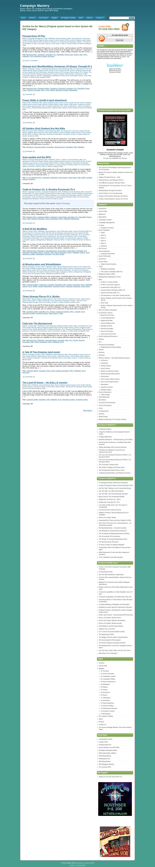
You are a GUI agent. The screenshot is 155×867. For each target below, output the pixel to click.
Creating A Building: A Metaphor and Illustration (114, 604)
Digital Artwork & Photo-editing (111, 347)
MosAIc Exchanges (107, 328)
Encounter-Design (40, 147)
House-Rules (26, 108)
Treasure (47, 252)
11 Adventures (105, 700)
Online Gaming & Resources (108, 336)
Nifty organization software (107, 753)
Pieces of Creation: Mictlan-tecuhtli (110, 623)
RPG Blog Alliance (105, 761)
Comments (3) (30, 122)
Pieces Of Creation (45, 302)
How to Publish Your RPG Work (109, 747)
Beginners (102, 214)
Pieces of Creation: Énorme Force (110, 618)
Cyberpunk (78, 74)
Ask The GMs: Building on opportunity (111, 574)
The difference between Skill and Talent (112, 183)
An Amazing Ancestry (106, 572)
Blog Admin (102, 217)
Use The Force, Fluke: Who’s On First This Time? (115, 650)
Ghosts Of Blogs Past (108, 323)
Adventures (102, 208)
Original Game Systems (59, 108)
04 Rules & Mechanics (108, 682)
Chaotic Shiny (103, 742)
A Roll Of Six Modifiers (34, 229)
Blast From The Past (107, 315)
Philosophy (26, 252)
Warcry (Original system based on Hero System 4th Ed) (51, 40)
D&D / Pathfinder (49, 38)
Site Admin (66, 134)
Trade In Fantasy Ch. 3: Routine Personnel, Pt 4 (48, 189)
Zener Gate (55, 43)
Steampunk (50, 273)
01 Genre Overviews (107, 674)
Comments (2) (30, 94)
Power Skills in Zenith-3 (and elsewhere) (44, 100)
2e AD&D (89, 177)
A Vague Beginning (105, 437)
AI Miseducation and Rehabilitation (41, 264)
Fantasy (40, 286)
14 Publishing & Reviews (109, 708)
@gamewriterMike (115, 69)
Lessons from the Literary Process (110, 510)
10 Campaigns (105, 698)
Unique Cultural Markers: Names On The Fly (113, 199)
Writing (52, 90)
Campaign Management (36, 38)
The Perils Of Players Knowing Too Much (112, 643)
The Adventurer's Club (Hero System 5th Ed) (75, 131)
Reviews (102, 352)
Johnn (101, 266)
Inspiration (49, 54)
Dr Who (60, 313)
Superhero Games (54, 72)
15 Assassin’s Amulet (108, 711)
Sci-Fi (32, 56)
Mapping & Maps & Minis (65, 326)
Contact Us (102, 724)
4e (30, 177)
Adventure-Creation (40, 56)
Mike (69, 38)
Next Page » (88, 410)
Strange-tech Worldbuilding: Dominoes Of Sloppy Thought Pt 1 (57, 66)
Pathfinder (25, 56)
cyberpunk (69, 286)
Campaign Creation (34, 69)
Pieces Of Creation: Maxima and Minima (112, 620)
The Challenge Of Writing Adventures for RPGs (114, 533)
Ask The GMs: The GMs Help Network (111, 491)
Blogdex (101, 668)
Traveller (77, 312)
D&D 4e (64, 160)
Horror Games (64, 104)
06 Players (104, 687)
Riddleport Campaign (108, 269)
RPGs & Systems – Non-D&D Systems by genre (114, 358)
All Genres (80, 43)
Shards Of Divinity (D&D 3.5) (82, 231)
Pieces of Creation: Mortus (107, 517)
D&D (81, 54)
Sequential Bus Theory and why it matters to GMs (115, 520)
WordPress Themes (83, 863)
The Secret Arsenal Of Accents (109, 542)
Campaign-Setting (43, 88)
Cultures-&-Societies (34, 90)
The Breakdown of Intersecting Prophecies (113, 531)
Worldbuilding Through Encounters (110, 190)
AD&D (50, 166)
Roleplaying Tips (104, 759)
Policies (101, 722)
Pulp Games (43, 72)
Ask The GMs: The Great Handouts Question (113, 494)
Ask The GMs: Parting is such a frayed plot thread (115, 488)
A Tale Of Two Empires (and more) (41, 352)
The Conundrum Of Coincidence (109, 536)
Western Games (106, 390)
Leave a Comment (31, 60)
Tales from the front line (108, 334)
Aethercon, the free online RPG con (110, 777)
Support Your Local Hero (107, 629)
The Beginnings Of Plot (106, 634)
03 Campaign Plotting (108, 679)
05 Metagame (105, 684)
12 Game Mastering (107, 703)
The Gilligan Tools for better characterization (113, 637)
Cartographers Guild (105, 739)
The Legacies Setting (106, 716)
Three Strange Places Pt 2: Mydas (41, 296)
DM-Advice (62, 88)
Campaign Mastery (34, 6)
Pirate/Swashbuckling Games (41, 108)
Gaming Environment (108, 254)
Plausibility (60, 54)
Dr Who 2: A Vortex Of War (68, 43)
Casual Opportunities (108, 318)
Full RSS (72, 865)
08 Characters (105, 692)
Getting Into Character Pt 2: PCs (109, 502)
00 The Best (105, 671)
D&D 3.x (58, 160)
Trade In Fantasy (63, 203)
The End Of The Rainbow (65, 236)
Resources (26, 372)
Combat (30, 131)
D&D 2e (44, 166)
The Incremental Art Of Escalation (110, 640)
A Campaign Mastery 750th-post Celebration (113, 483)
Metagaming (73, 90)
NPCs (85, 54)
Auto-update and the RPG (36, 157)
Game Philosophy (62, 231)
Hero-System (63, 177)
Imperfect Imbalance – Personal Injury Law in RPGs (116, 439)
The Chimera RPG (105, 767)
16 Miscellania (105, 714)
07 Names (104, 690)
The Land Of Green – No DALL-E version (44, 382)
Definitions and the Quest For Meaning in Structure (115, 607)
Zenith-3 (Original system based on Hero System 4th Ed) (40, 235)
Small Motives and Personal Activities (111, 626)
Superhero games (59, 286)
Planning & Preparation (69, 42)
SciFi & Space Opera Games (69, 72)
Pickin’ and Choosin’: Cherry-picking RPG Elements (116, 615)
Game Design (72, 108)
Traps (101, 408)
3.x (27, 177)
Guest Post (102, 259)
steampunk (76, 286)
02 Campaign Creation (108, 676)
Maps (67, 340)
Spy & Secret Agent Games (74, 75)
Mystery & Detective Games (110, 371)
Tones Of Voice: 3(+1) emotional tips (110, 193)
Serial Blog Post (104, 397)
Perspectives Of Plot (33, 36)
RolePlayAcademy (105, 756)
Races (24, 219)
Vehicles (39, 75)
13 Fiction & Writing (107, 706)
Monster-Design (60, 147)
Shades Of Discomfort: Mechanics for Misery (113, 196)
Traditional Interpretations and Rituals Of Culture (115, 473)
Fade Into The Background (37, 323)
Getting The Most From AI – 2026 (109, 177)
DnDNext (104, 246)
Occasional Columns (105, 313)
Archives (102, 663)
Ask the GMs (103, 211)
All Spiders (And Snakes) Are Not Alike (43, 128)
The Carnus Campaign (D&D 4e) (111, 271)
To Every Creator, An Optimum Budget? (111, 545)
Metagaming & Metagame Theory (54, 75)
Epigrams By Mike (107, 320)
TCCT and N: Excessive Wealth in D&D (111, 632)
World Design (69, 74)
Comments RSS (80, 865)
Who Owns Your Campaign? (108, 653)
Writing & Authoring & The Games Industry (50, 74)
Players (79, 42)
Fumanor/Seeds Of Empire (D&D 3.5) (68, 165)
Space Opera (85, 286)
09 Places (104, 695)
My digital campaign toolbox (108, 750)
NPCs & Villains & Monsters (48, 42)
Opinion (25, 166)
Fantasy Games (53, 104)
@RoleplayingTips (115, 70)
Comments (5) (30, 291)
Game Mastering (61, 38)
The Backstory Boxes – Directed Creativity (112, 528)
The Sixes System (58, 254)
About (101, 719)
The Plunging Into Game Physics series (112, 470)
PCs (59, 42)
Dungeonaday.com (105, 745)
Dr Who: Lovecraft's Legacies (41, 43)
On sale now (107, 158)
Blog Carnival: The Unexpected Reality (111, 496)
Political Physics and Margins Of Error (111, 180)
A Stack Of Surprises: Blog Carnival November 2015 (116, 485)
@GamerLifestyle (115, 72)
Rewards (40, 236)
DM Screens (103, 248)
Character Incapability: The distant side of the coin (115, 597)
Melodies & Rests (106, 326)
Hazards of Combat (107, 228)
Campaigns (41, 54)
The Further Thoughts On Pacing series (112, 467)
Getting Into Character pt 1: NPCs (110, 499)
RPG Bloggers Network (106, 764)
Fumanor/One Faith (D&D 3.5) (46, 165)
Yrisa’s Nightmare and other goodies (111, 557)
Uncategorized (103, 411)
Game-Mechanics (51, 251)
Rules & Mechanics (70, 106)
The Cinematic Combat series (108, 464)
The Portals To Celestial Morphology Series (113, 539)
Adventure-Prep (31, 54)
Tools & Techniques (84, 106)
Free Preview (122, 158)
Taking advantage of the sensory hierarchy (113, 447)
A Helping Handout (105, 429)
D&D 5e (38, 166)
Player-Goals (69, 54)
